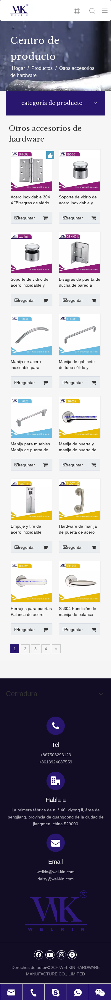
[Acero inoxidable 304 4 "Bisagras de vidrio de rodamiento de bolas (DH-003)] (31, 169)
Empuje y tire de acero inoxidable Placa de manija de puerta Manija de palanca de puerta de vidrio (31, 529)
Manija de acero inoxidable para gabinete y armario (28, 364)
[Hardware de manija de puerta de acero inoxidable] (79, 499)
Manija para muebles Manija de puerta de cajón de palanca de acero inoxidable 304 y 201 (30, 447)
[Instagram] (61, 954)
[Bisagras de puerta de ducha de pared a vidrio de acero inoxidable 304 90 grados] (79, 252)
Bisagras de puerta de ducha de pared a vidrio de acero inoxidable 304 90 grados (79, 282)
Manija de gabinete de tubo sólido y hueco (77, 364)
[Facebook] (39, 954)
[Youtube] (50, 954)
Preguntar (25, 218)
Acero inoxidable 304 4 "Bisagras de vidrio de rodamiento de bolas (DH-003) (30, 200)
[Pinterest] (72, 954)
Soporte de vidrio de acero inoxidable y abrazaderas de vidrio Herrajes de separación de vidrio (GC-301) (79, 200)
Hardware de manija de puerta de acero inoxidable (78, 529)
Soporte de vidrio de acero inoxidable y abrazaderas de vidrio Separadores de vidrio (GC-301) (31, 282)
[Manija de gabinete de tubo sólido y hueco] (79, 334)
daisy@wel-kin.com (56, 879)
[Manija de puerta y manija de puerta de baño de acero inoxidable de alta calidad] (79, 416)
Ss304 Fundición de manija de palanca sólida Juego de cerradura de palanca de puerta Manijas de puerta (79, 611)
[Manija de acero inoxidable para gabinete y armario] (31, 334)
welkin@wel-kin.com (56, 871)
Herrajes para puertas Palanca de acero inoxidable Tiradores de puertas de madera (31, 611)
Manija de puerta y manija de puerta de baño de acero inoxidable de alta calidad (77, 447)
